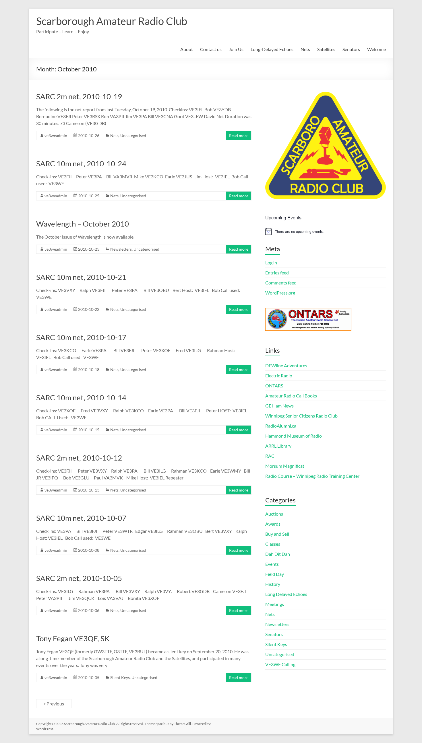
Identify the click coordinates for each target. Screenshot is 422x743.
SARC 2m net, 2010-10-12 (79, 457)
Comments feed (281, 282)
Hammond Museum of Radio (293, 435)
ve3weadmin (55, 135)
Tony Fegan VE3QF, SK (73, 638)
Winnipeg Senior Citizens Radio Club (301, 415)
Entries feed (277, 272)
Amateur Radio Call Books (291, 395)
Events (272, 564)
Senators (351, 49)
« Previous (54, 703)
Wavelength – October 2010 (82, 223)
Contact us (211, 49)
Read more (238, 135)
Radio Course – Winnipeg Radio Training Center (312, 476)
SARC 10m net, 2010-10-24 (81, 163)
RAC (269, 456)
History (272, 584)
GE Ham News (279, 405)
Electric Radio (278, 375)
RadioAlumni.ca (280, 425)
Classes (272, 544)
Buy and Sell (277, 534)
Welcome (376, 49)
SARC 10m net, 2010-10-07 (81, 517)
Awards (272, 523)
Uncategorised (133, 135)
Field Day (274, 574)
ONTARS (274, 385)
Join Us (236, 49)
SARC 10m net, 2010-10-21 (81, 277)
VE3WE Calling (280, 664)
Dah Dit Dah (277, 554)
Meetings (274, 604)
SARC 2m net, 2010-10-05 (79, 578)
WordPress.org (280, 292)
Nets (305, 49)
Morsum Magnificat (284, 466)
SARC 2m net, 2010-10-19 (79, 96)
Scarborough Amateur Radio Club (111, 21)
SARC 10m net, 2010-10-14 (81, 397)
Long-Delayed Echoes (272, 49)
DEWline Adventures (286, 365)
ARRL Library (278, 445)
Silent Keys (120, 677)
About (186, 49)
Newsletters (121, 249)
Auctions (274, 513)
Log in (271, 262)
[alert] (325, 231)
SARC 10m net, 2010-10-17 (81, 337)
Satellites (326, 49)
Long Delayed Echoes (286, 594)
